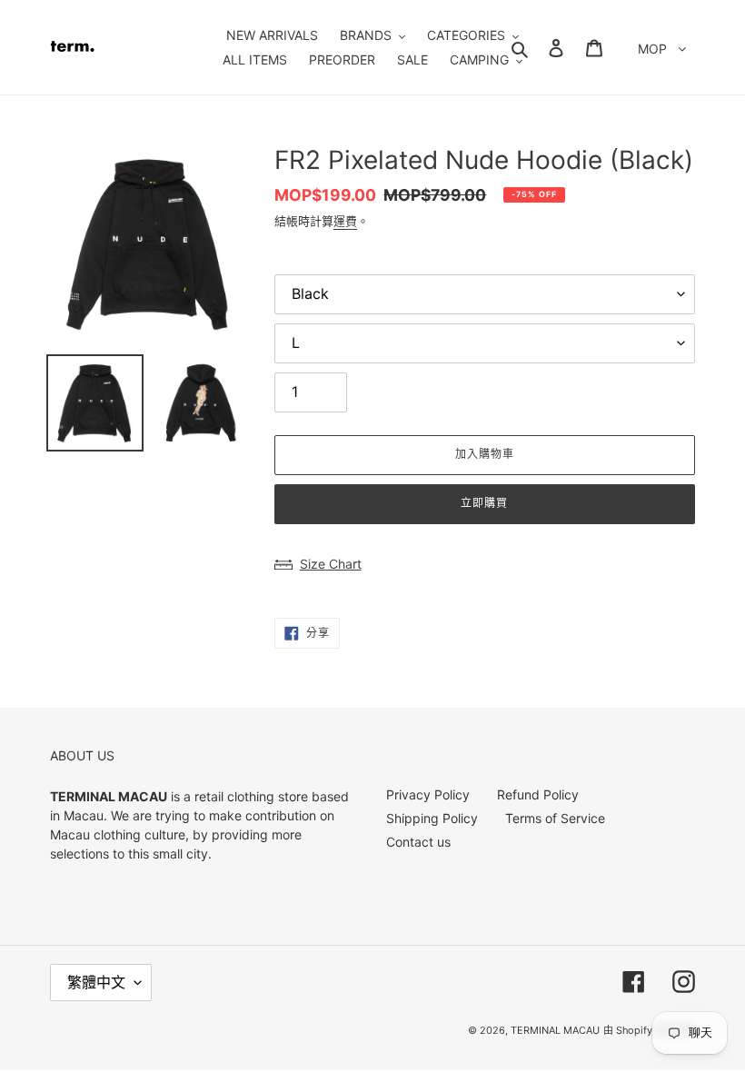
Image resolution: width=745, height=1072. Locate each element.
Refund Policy (538, 794)
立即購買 (484, 503)
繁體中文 (96, 982)
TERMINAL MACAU (555, 1030)
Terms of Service (555, 818)
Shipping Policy (432, 818)
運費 (345, 220)
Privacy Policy (428, 794)
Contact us (418, 841)
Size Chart (331, 563)
